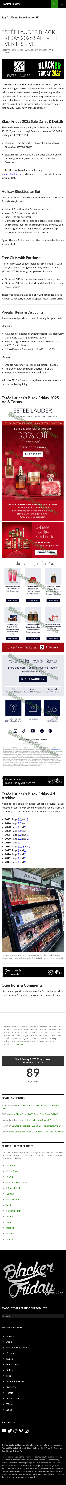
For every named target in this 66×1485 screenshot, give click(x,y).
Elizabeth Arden (14, 1188)
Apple (9, 1341)
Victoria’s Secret (14, 1398)
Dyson (9, 1358)
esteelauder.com (13, 173)
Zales (9, 1409)
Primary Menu (62, 4)
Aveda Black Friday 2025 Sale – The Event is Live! (33, 1114)
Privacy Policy (19, 1451)
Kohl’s (9, 1370)
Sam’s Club (11, 1387)
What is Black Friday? (22, 1448)
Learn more (19, 1044)
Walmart (10, 1404)
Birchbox (10, 1227)
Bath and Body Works (17, 1182)
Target (9, 1392)
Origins (10, 1193)
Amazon (10, 1336)
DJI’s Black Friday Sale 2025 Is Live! (42, 1120)
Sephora (10, 1165)
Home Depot (12, 1364)
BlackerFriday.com (37, 50)
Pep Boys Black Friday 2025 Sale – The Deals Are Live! (37, 1131)
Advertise (58, 1445)
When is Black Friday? (42, 1448)
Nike (8, 1375)
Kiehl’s (9, 1176)
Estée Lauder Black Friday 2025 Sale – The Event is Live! (31, 38)
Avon (9, 1222)
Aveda (9, 1216)
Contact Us (7, 1448)
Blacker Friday (11, 4)
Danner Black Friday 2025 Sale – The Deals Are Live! (37, 1125)
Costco (10, 1353)
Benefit (10, 1233)
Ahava (9, 1239)
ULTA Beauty (13, 1171)
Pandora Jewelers (15, 1381)
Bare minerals (13, 1199)
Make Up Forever (14, 1210)
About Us (48, 1445)
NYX (8, 1205)
